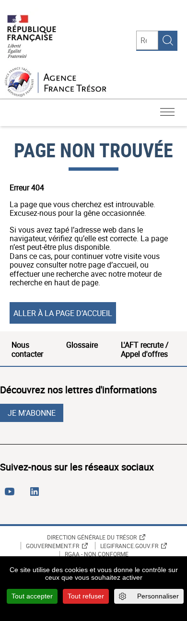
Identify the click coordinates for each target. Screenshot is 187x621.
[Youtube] (11, 495)
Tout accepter (32, 596)
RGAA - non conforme (97, 554)
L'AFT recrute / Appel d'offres (145, 349)
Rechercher (167, 40)
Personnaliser (158, 596)
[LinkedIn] (36, 495)
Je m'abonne (32, 413)
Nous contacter (27, 349)
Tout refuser (86, 596)
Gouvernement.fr (52, 546)
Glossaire (82, 345)
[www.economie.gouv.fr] (31, 37)
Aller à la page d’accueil (62, 313)
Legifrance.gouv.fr (129, 546)
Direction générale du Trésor (92, 537)
